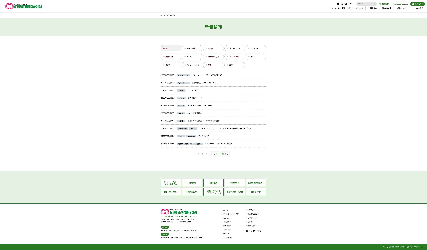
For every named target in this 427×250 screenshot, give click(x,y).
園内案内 (192, 183)
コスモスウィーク (195, 98)
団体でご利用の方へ (256, 183)
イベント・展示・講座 (341, 8)
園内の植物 (386, 8)
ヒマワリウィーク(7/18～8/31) (200, 105)
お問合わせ (419, 4)
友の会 (189, 57)
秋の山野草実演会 (195, 113)
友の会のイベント (193, 65)
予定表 (168, 65)
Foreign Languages (400, 4)
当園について (401, 8)
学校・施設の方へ (171, 192)
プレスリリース (234, 48)
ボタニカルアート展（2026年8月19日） (208, 75)
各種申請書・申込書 (235, 192)
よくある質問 (417, 8)
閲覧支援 (385, 4)
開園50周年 (191, 48)
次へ (213, 154)
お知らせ (359, 8)
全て (167, 48)
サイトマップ (252, 218)
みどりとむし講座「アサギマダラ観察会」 (204, 121)
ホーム (163, 15)
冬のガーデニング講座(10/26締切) (218, 143)
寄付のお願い (252, 226)
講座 (231, 65)
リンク (250, 222)
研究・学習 (227, 233)
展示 (209, 65)
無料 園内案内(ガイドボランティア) (213, 192)
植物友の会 (234, 183)
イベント (254, 57)
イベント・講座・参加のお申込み (171, 183)
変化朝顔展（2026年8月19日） (204, 83)
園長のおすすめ (213, 57)
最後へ (225, 154)
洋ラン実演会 (193, 90)
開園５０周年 (256, 192)
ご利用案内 (372, 8)
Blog (351, 4)
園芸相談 (213, 183)
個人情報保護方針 (254, 214)
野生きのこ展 (203, 136)
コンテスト (254, 48)
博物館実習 (169, 57)
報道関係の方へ (192, 192)
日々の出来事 (234, 57)
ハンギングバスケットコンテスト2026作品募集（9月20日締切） (225, 128)
